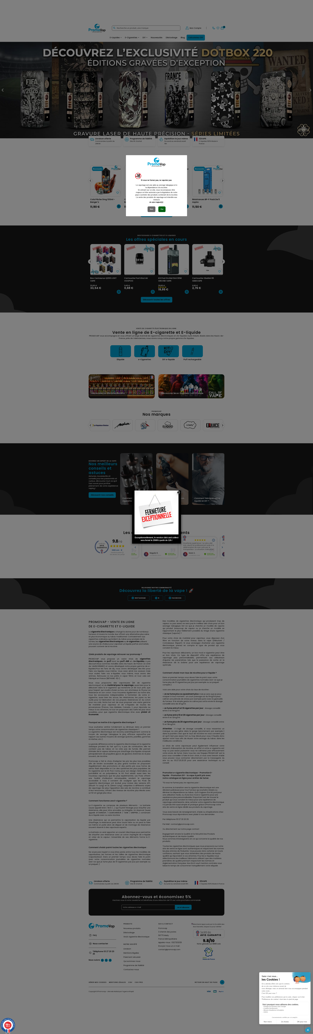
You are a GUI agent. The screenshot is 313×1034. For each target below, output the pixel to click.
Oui (162, 209)
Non (151, 209)
